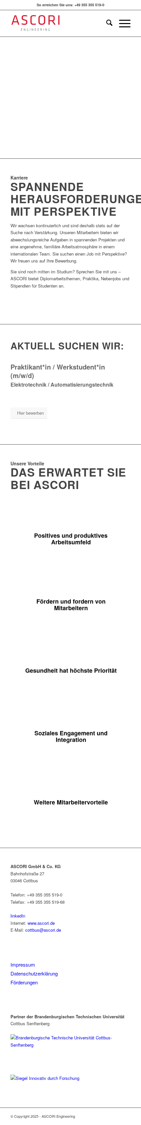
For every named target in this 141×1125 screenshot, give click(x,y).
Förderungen (24, 982)
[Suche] (106, 23)
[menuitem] (106, 23)
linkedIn (17, 916)
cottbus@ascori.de (43, 930)
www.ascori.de (41, 923)
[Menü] (121, 23)
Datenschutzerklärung (34, 973)
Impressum (22, 964)
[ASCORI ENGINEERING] (58, 23)
